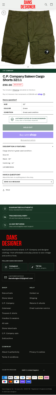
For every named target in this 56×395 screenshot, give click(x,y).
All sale (5, 323)
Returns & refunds (37, 303)
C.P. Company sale (10, 333)
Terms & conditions (10, 357)
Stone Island (7, 298)
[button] (3, 4)
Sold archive (7, 338)
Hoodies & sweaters (10, 318)
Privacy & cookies (37, 352)
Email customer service (40, 308)
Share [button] (8, 190)
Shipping (16, 90)
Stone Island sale (9, 328)
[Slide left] (23, 67)
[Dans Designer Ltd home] (12, 240)
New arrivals (7, 293)
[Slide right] (33, 67)
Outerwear (6, 308)
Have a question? (10, 100)
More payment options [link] (28, 140)
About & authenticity (10, 352)
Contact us (34, 293)
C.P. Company (8, 303)
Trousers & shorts (9, 313)
